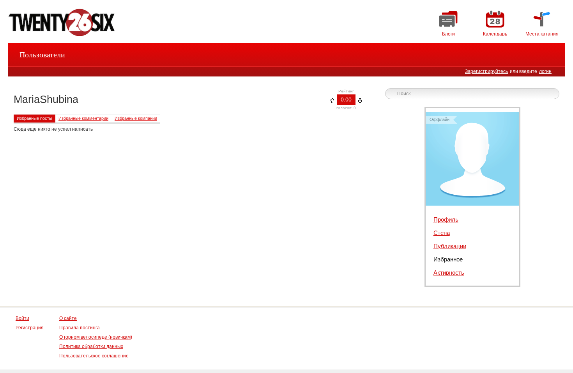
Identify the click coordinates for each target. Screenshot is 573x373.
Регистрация (30, 327)
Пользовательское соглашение (94, 356)
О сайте (68, 318)
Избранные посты (34, 118)
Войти (22, 318)
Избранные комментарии (83, 118)
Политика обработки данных (91, 346)
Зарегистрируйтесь (486, 71)
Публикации (449, 246)
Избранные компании (136, 118)
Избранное (448, 259)
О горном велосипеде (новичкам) (95, 337)
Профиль (445, 219)
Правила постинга (79, 327)
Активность (448, 272)
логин (545, 71)
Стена (441, 232)
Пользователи (42, 54)
